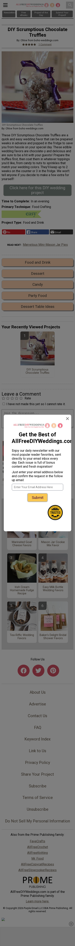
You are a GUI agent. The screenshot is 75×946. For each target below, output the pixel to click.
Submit (37, 497)
